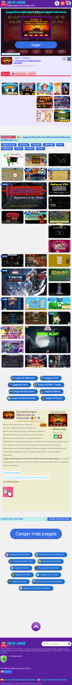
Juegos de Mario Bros (19, 554)
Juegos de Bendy (52, 391)
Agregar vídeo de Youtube (59, 519)
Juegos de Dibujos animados (36, 588)
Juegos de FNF (51, 378)
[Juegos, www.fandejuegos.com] (13, 3)
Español (8, 672)
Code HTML (46, 425)
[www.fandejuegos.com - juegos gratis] (13, 644)
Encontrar (23, 144)
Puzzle (18, 148)
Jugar (36, 45)
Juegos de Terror (20, 385)
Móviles (40, 148)
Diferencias (49, 144)
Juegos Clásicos (22, 568)
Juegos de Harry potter (23, 391)
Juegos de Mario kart (22, 561)
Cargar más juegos (36, 533)
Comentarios (19, 74)
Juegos (5, 74)
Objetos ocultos (9, 144)
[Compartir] (69, 59)
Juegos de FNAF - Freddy (49, 385)
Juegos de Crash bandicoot (51, 554)
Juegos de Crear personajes (49, 581)
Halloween (7, 148)
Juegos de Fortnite (49, 574)
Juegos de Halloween (25, 378)
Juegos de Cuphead (51, 561)
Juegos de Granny (53, 398)
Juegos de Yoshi (23, 574)
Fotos (60, 144)
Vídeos (32, 74)
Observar (36, 144)
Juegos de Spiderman (49, 568)
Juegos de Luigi (19, 581)
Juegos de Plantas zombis (24, 398)
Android (30, 148)
